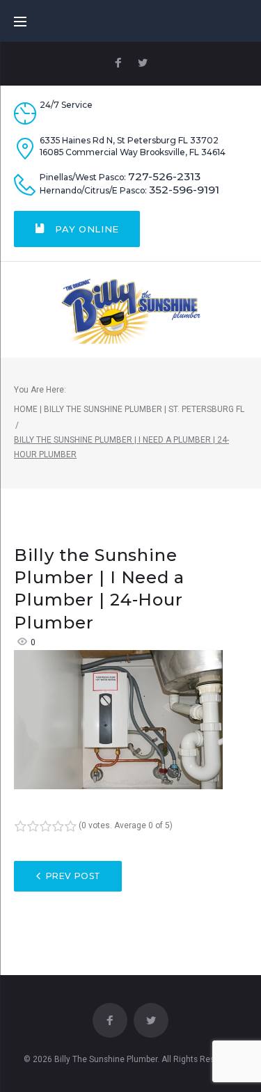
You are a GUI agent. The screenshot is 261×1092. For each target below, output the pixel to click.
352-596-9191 (184, 190)
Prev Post (73, 876)
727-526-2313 (164, 177)
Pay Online (85, 229)
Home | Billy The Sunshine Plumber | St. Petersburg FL (129, 409)
